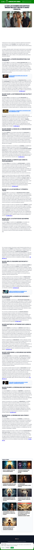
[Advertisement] (17, 35)
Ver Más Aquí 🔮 (22, 91)
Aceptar (12, 547)
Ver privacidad (15, 545)
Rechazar (3, 547)
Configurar (8, 547)
